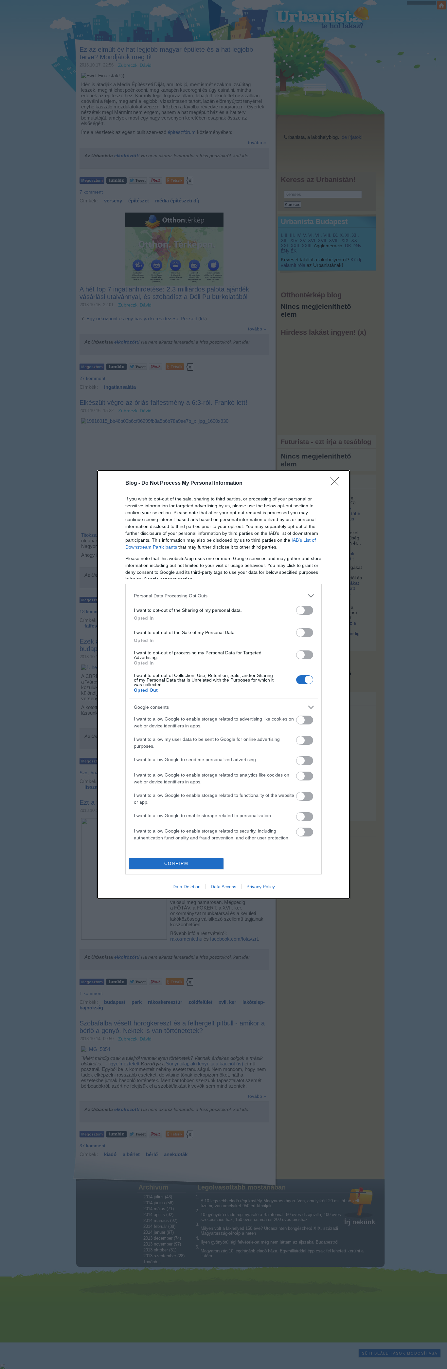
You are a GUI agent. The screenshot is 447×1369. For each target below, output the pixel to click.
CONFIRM (176, 863)
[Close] (337, 483)
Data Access (223, 886)
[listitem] (223, 595)
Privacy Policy (260, 886)
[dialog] (223, 685)
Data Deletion (186, 886)
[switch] (304, 610)
